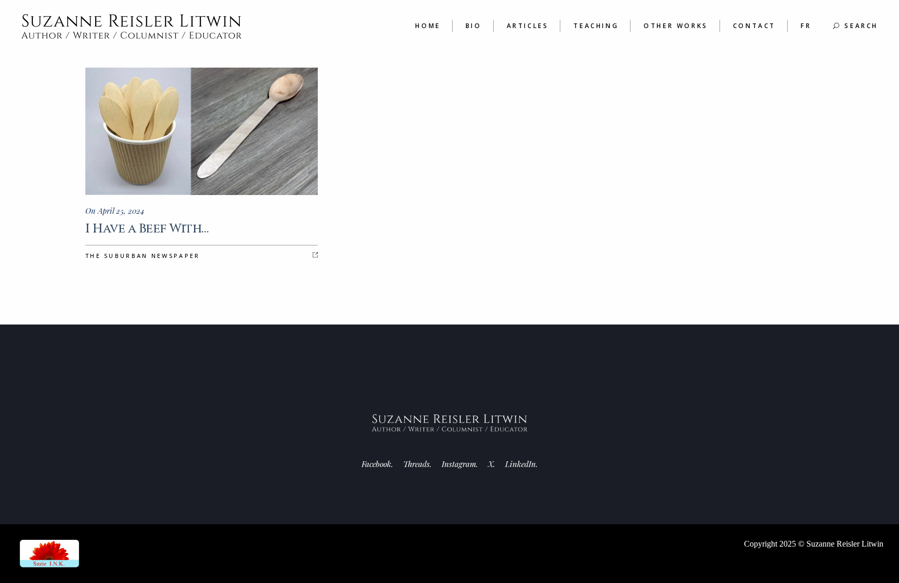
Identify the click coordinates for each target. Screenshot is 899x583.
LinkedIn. (521, 464)
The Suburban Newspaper (142, 256)
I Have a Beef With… (147, 229)
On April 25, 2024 (115, 210)
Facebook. (377, 464)
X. (491, 464)
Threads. (417, 464)
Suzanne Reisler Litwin (844, 543)
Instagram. (460, 464)
